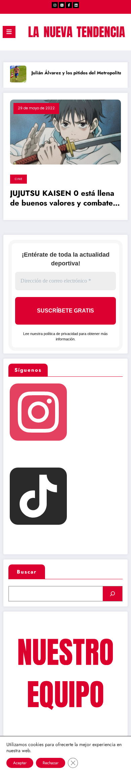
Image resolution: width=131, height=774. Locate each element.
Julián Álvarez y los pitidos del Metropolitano (76, 73)
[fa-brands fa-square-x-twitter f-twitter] (62, 5)
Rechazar (50, 763)
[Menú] (9, 32)
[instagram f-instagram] (55, 5)
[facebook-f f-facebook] (69, 5)
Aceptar (20, 763)
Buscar (27, 572)
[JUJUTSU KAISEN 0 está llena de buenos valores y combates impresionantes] (65, 131)
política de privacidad (61, 334)
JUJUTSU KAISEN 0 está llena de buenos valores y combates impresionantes (63, 199)
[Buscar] (112, 593)
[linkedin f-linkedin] (76, 5)
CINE (18, 179)
